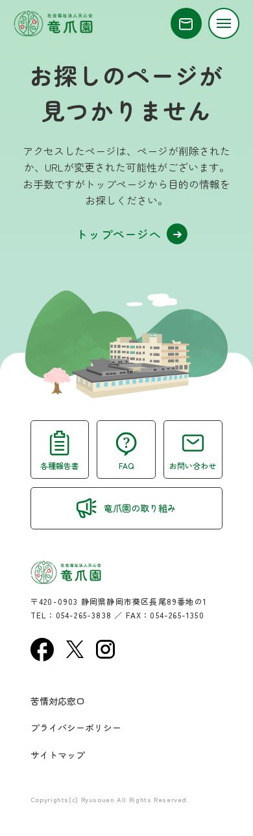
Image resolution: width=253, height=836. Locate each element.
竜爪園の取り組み (140, 507)
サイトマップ (57, 754)
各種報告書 (59, 465)
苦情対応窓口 (57, 700)
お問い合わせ (192, 465)
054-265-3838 (84, 614)
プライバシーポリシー (75, 727)
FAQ (126, 465)
